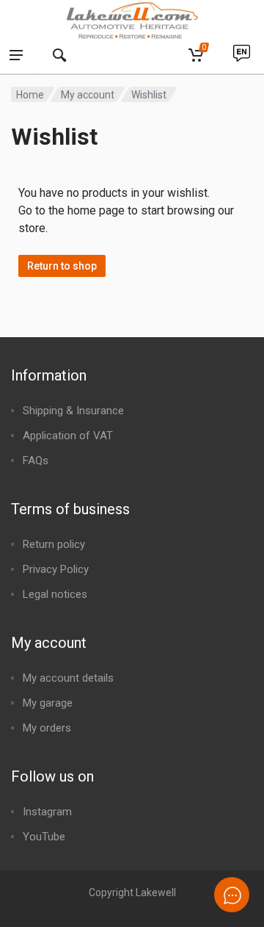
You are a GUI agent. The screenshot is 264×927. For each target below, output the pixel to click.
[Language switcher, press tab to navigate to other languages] (241, 55)
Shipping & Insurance (73, 410)
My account (87, 95)
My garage (48, 703)
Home (30, 95)
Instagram (47, 811)
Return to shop (62, 266)
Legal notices (55, 594)
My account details (68, 678)
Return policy (54, 544)
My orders (47, 728)
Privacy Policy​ (56, 569)
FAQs (35, 460)
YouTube (44, 836)
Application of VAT (68, 435)
